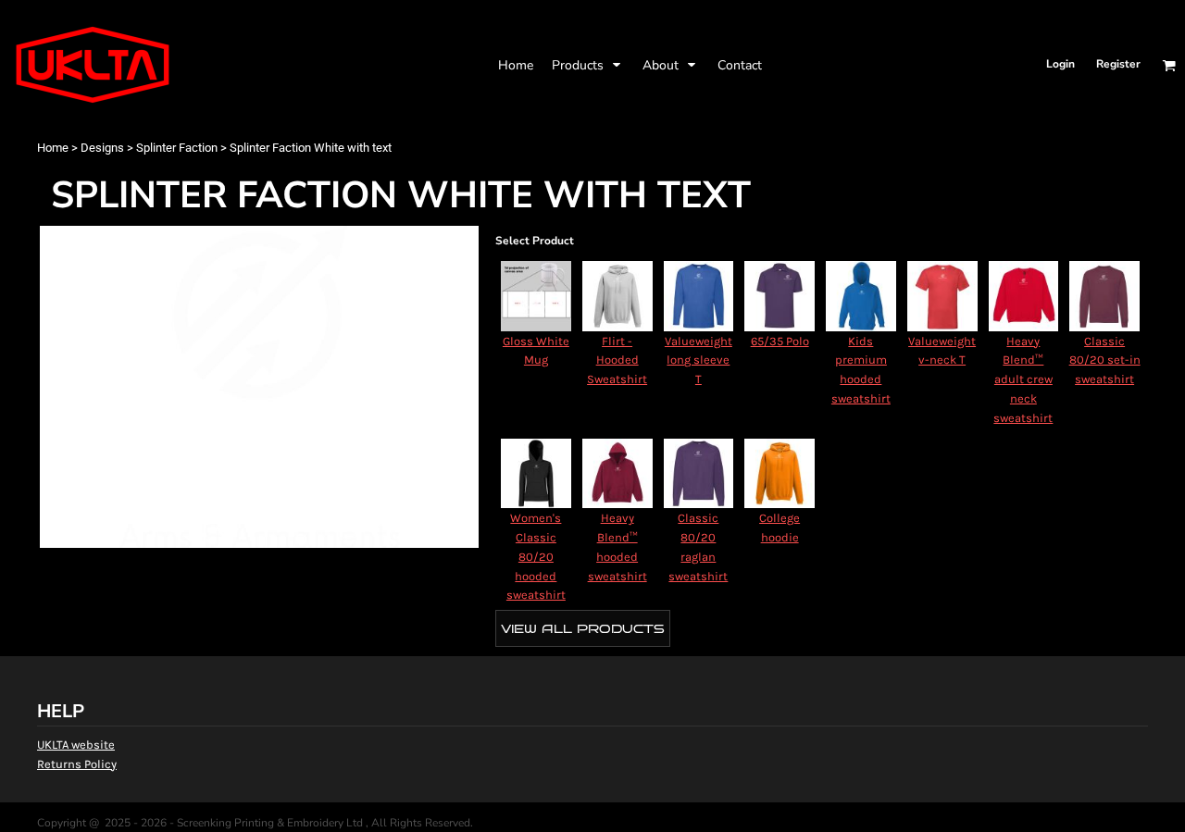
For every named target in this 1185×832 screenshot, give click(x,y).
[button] (588, 65)
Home (53, 148)
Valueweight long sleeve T (698, 360)
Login (1060, 63)
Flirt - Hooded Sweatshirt (617, 360)
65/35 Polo (780, 341)
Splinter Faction (177, 148)
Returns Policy (77, 764)
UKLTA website (76, 744)
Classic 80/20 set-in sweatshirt (1105, 360)
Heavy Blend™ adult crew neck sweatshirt (1023, 379)
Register (1118, 63)
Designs (102, 148)
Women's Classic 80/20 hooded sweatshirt (536, 556)
